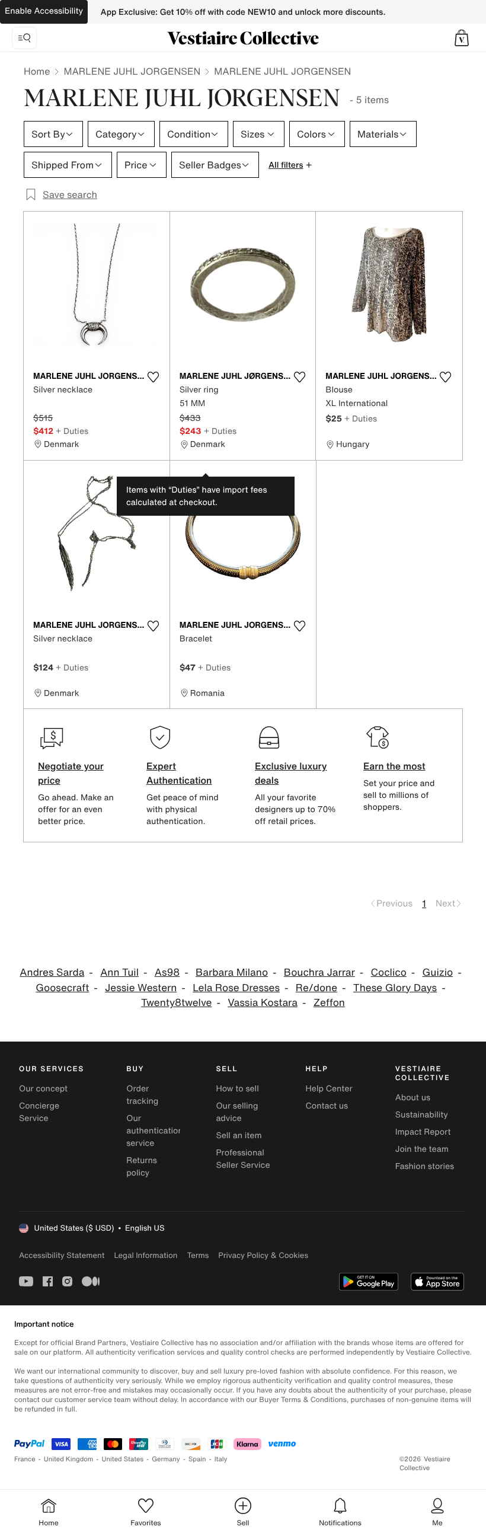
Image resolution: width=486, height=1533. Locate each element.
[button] (461, 38)
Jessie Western (141, 988)
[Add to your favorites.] (153, 377)
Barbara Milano (232, 972)
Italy (221, 1459)
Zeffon (329, 1002)
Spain (197, 1459)
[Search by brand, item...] (24, 38)
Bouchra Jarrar (319, 972)
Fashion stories (424, 1166)
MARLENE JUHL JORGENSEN (131, 71)
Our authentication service (154, 1130)
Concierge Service (39, 1112)
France (25, 1459)
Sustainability (421, 1115)
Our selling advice (237, 1112)
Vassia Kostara (263, 1002)
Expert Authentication (179, 773)
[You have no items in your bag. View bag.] (461, 38)
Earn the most (394, 766)
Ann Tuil (119, 972)
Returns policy (141, 1166)
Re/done (316, 988)
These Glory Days (395, 988)
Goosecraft (62, 988)
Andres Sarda (52, 972)
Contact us (327, 1106)
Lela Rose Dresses (236, 988)
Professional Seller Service (243, 1158)
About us (412, 1097)
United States (123, 1459)
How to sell (237, 1088)
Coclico (389, 972)
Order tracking (142, 1094)
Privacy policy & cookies (263, 1255)
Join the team (422, 1149)
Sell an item (238, 1135)
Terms (198, 1255)
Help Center (329, 1088)
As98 (167, 972)
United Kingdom (69, 1459)
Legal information (145, 1255)
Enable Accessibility (44, 11)
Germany (166, 1459)
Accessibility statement (61, 1255)
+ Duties (72, 430)
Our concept (43, 1088)
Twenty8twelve (176, 1002)
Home (37, 71)
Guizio (438, 972)
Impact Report (423, 1132)
